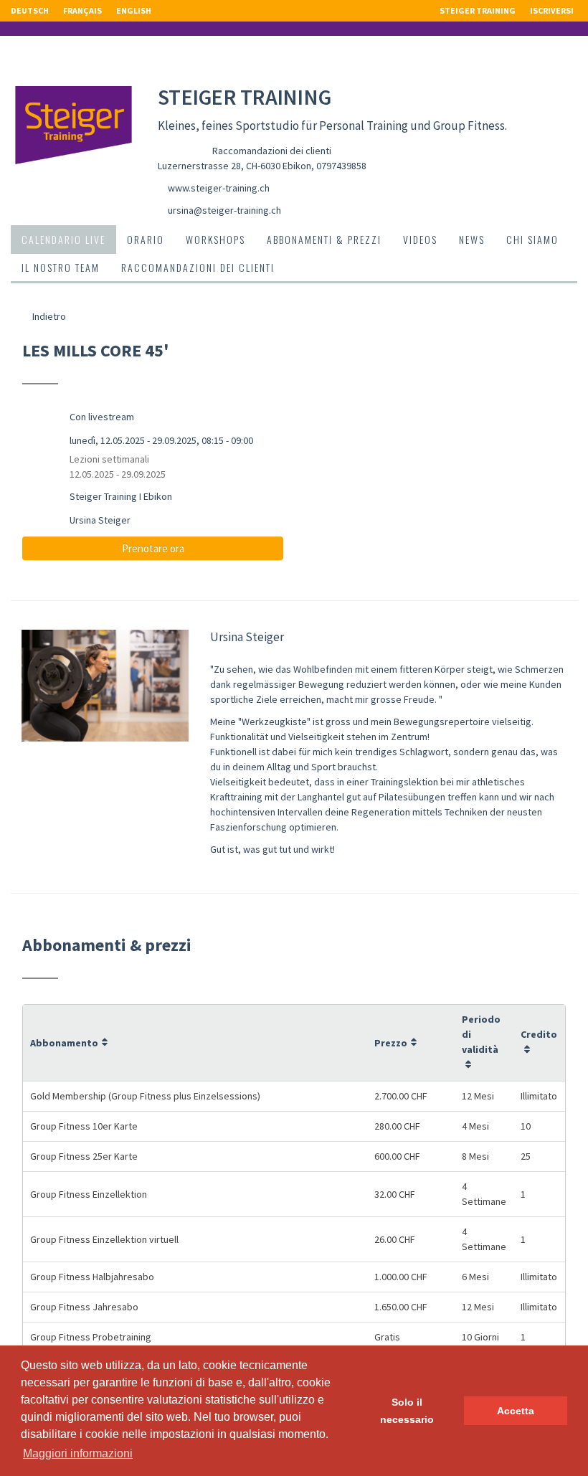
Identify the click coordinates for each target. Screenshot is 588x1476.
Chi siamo (532, 239)
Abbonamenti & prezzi (324, 239)
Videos (420, 239)
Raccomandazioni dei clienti (271, 150)
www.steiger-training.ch (219, 187)
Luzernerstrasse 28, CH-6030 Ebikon (234, 165)
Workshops (215, 239)
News (472, 239)
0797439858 (341, 165)
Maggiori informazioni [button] (78, 1453)
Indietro (48, 316)
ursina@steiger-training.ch (224, 210)
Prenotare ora (153, 548)
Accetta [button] (515, 1410)
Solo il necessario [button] (407, 1410)
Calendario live (63, 239)
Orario (145, 239)
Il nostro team (61, 267)
